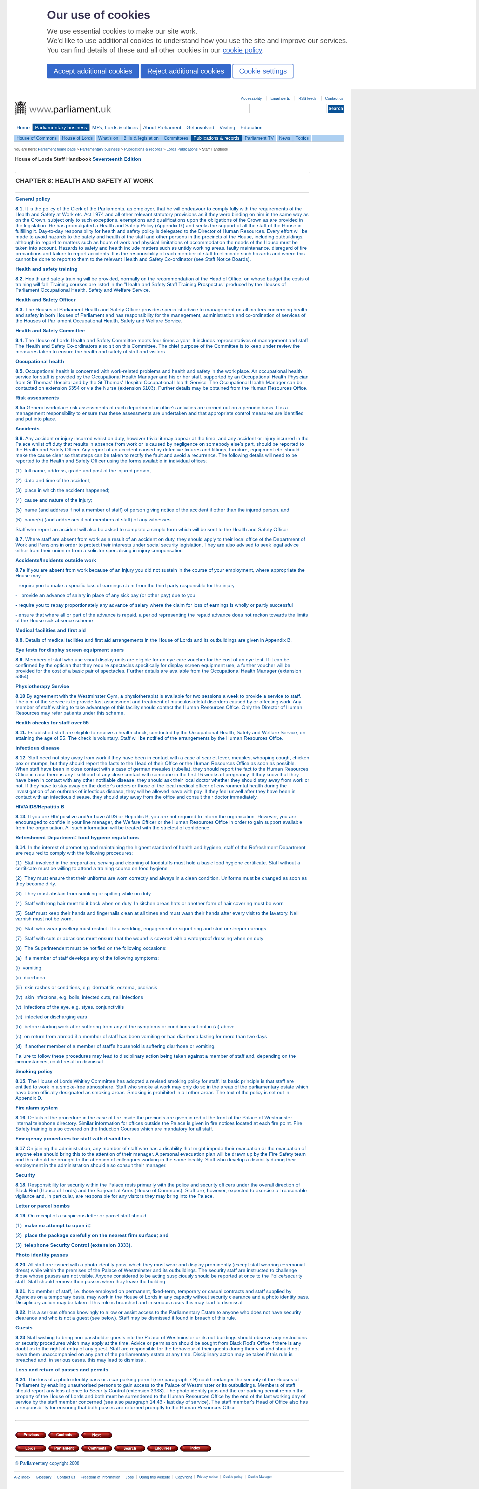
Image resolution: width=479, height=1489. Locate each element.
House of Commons (36, 138)
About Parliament (162, 127)
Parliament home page (57, 149)
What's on (108, 138)
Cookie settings (263, 71)
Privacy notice (207, 1476)
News (284, 138)
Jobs (130, 1477)
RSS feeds (307, 98)
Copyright (183, 1477)
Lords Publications (182, 149)
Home (23, 127)
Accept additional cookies (93, 71)
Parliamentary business (61, 127)
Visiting (227, 127)
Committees (176, 138)
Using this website (154, 1477)
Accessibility (251, 98)
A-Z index (22, 1477)
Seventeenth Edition (117, 159)
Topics (302, 138)
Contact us (334, 98)
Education (252, 127)
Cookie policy (233, 1476)
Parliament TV (259, 138)
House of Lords (77, 138)
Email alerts (280, 98)
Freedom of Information (100, 1477)
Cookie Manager (260, 1476)
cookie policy (242, 50)
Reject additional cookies (185, 71)
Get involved (200, 127)
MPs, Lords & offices (115, 127)
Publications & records (217, 138)
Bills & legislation (140, 138)
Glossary (44, 1477)
